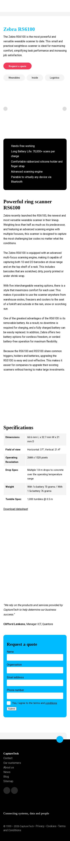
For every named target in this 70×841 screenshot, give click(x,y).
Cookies (51, 826)
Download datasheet (15, 509)
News (6, 772)
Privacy (40, 826)
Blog (6, 776)
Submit (11, 708)
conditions (51, 703)
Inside (35, 77)
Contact (7, 758)
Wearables (14, 77)
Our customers (12, 762)
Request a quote (17, 66)
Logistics (54, 77)
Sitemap (8, 781)
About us (8, 767)
